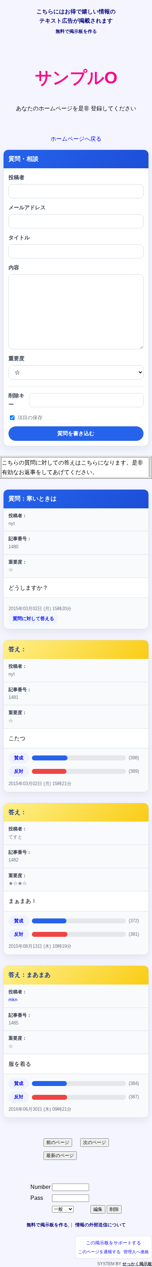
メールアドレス (27, 207)
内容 (13, 267)
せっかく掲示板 (137, 1263)
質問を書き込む (75, 433)
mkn (12, 999)
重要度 (16, 358)
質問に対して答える (33, 618)
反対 (18, 771)
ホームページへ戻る (76, 139)
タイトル (19, 237)
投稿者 (16, 177)
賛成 (18, 757)
